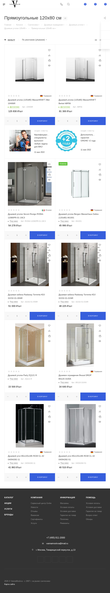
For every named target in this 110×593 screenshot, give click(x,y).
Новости (34, 507)
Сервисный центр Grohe (41, 503)
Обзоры (89, 519)
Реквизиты (64, 523)
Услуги (8, 509)
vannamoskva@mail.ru (57, 543)
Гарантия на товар (68, 515)
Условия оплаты (67, 507)
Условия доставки (68, 511)
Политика (64, 519)
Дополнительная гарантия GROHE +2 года (88, 138)
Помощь (91, 497)
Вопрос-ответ (92, 515)
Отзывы (34, 511)
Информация (67, 497)
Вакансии (35, 515)
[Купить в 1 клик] (49, 60)
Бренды (8, 515)
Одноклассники (62, 559)
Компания (36, 497)
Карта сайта (9, 584)
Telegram (48, 559)
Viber (70, 559)
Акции (7, 503)
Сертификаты (37, 519)
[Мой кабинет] (75, 4)
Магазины (64, 503)
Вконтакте (40, 559)
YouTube (55, 559)
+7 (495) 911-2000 (55, 538)
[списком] (100, 40)
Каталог (8, 497)
